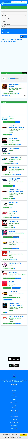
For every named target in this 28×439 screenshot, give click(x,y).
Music (14, 388)
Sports (14, 390)
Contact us (14, 419)
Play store (14, 428)
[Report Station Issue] (25, 96)
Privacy (14, 405)
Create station (14, 414)
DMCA (14, 407)
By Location (5, 4)
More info (21, 437)
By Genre (4, 29)
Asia (3, 13)
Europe (4, 21)
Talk (14, 393)
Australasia (5, 15)
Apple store (14, 425)
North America (6, 24)
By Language (5, 32)
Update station (14, 416)
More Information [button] (7, 95)
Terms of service (14, 402)
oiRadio (7, 2)
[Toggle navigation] (3, 2)
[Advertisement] (14, 58)
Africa (3, 10)
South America (6, 27)
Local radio (5, 7)
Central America (6, 18)
